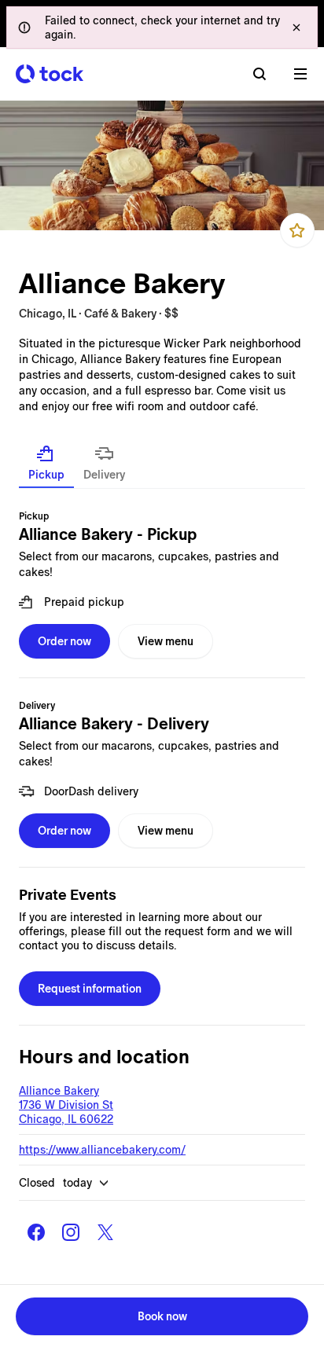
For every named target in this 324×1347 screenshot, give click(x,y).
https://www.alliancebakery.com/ (102, 1149)
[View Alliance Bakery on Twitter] (105, 1232)
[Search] (259, 74)
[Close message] (296, 28)
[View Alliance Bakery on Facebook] (36, 1232)
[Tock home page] (49, 73)
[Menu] (300, 74)
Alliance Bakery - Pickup (108, 534)
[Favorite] (297, 230)
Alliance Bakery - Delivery (114, 723)
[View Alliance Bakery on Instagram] (70, 1232)
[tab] (46, 463)
